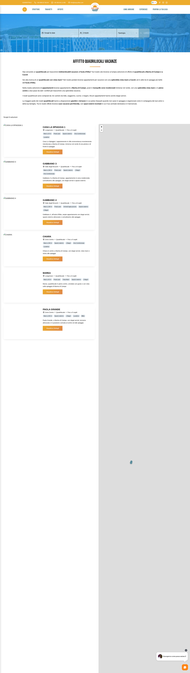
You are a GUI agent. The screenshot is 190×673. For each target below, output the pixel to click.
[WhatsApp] (167, 2)
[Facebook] (160, 2)
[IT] (154, 2)
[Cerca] (24, 9)
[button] (131, 463)
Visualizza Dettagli (52, 152)
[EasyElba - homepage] (95, 9)
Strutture (36, 9)
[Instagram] (163, 2)
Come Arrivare (128, 9)
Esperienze (143, 9)
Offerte (60, 9)
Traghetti (48, 9)
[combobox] (128, 33)
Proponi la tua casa (160, 9)
